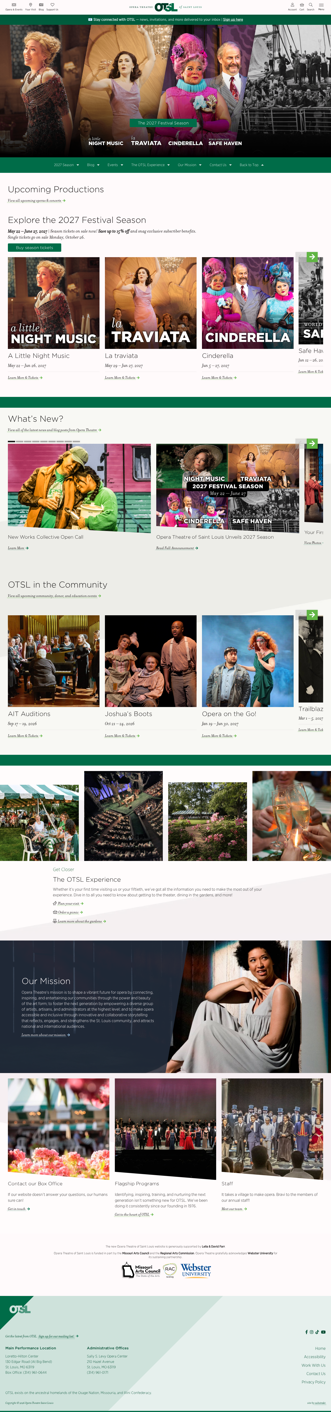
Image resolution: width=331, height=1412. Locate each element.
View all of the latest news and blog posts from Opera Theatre (52, 430)
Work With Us (314, 1365)
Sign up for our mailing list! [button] (56, 1336)
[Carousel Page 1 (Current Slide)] (11, 441)
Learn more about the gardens (80, 921)
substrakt (320, 1403)
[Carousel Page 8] (68, 441)
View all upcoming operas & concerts (34, 200)
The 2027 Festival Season (163, 123)
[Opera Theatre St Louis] (165, 7)
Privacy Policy (314, 1382)
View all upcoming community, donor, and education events (52, 596)
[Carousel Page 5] (44, 441)
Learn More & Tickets (23, 377)
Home (320, 1348)
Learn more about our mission (44, 1035)
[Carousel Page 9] (76, 441)
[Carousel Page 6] (52, 441)
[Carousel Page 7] (60, 441)
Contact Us (316, 1373)
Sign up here (233, 19)
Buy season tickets (34, 247)
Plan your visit (68, 903)
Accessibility (315, 1356)
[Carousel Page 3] (27, 441)
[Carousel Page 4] (35, 441)
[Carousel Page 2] (19, 441)
